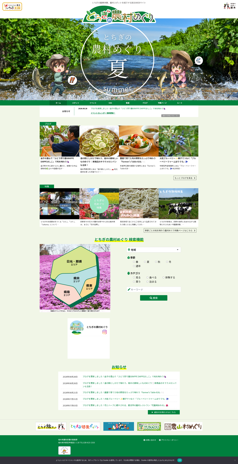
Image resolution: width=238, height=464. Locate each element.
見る (138, 277)
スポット (75, 103)
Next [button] (234, 59)
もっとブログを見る (184, 177)
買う (138, 281)
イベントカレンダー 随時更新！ (103, 113)
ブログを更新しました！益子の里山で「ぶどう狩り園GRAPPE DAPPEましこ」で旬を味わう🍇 (128, 108)
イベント (92, 103)
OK (179, 460)
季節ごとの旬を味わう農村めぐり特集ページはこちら (169, 230)
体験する (170, 277)
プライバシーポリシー (169, 440)
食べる (153, 277)
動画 (127, 103)
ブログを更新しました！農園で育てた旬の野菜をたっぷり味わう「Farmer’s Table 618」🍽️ (123, 392)
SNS (110, 103)
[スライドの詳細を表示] (119, 59)
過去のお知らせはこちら (170, 116)
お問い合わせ (150, 440)
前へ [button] (3, 59)
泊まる (153, 281)
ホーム (58, 103)
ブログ (145, 103)
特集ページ (162, 103)
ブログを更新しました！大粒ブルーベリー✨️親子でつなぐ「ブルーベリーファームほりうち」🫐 (126, 398)
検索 (155, 298)
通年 (138, 266)
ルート (179, 103)
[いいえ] (235, 460)
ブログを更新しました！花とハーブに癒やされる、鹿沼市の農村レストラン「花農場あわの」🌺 (125, 405)
